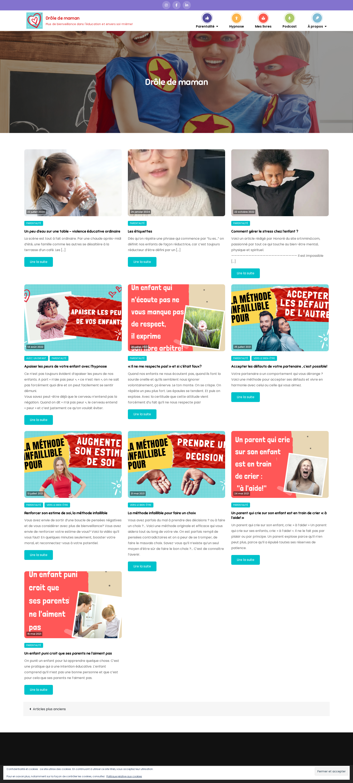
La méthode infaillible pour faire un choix (162, 513)
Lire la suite (38, 261)
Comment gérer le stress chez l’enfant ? (264, 231)
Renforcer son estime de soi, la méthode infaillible (65, 513)
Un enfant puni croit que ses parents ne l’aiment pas (68, 653)
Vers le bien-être (264, 358)
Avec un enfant (36, 358)
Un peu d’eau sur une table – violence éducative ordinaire (72, 231)
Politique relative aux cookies (124, 776)
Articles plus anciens (49, 709)
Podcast (290, 26)
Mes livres (263, 26)
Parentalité (205, 26)
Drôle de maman (62, 18)
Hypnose (236, 26)
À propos (315, 26)
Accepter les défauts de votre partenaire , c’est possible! (279, 366)
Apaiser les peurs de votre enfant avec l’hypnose (65, 366)
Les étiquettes (140, 231)
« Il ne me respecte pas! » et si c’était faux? (164, 366)
